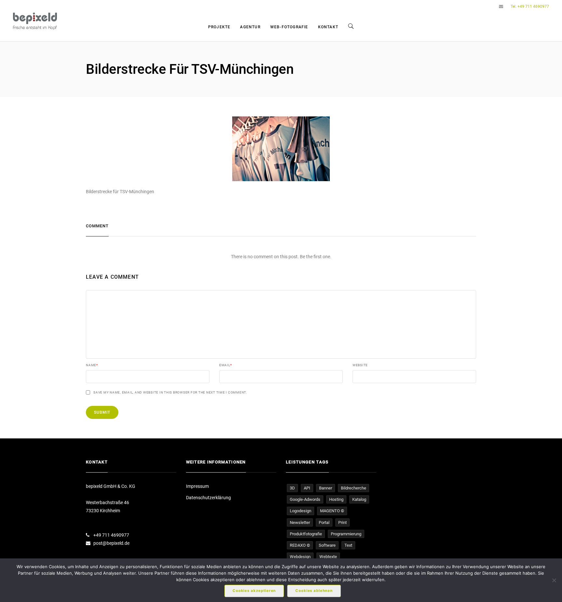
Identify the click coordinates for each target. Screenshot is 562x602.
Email (225, 365)
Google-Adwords (305, 499)
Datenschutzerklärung (208, 497)
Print (342, 522)
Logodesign (300, 510)
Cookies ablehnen (314, 590)
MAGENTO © (332, 510)
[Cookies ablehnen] (554, 580)
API (307, 488)
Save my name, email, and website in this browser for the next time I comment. (170, 392)
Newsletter (300, 522)
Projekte (219, 27)
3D (292, 488)
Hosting (336, 499)
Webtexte (328, 556)
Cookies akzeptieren (254, 590)
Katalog (359, 499)
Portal (324, 522)
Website (360, 365)
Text (348, 545)
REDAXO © (300, 545)
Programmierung (346, 533)
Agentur (250, 27)
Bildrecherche (353, 488)
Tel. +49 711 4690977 (530, 6)
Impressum (197, 486)
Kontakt (328, 27)
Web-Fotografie (289, 27)
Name (92, 365)
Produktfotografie (306, 533)
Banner (325, 488)
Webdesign (300, 556)
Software (327, 545)
